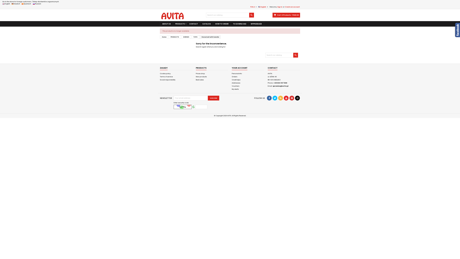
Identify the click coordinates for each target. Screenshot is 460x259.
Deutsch (17, 4)
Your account (239, 68)
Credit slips (236, 80)
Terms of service (166, 77)
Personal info (237, 73)
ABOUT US (166, 24)
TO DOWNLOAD (239, 24)
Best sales (200, 80)
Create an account (292, 7)
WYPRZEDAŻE (256, 24)
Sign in (279, 7)
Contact (272, 68)
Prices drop (200, 73)
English (8, 4)
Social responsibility (167, 80)
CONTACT (193, 24)
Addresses (236, 83)
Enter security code (181, 103)
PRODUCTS (180, 24)
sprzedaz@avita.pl (280, 86)
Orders (234, 77)
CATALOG (206, 24)
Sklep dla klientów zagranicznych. (30, 1)
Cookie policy (165, 73)
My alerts (235, 89)
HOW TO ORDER (222, 24)
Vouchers (235, 86)
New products (201, 77)
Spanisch (27, 4)
